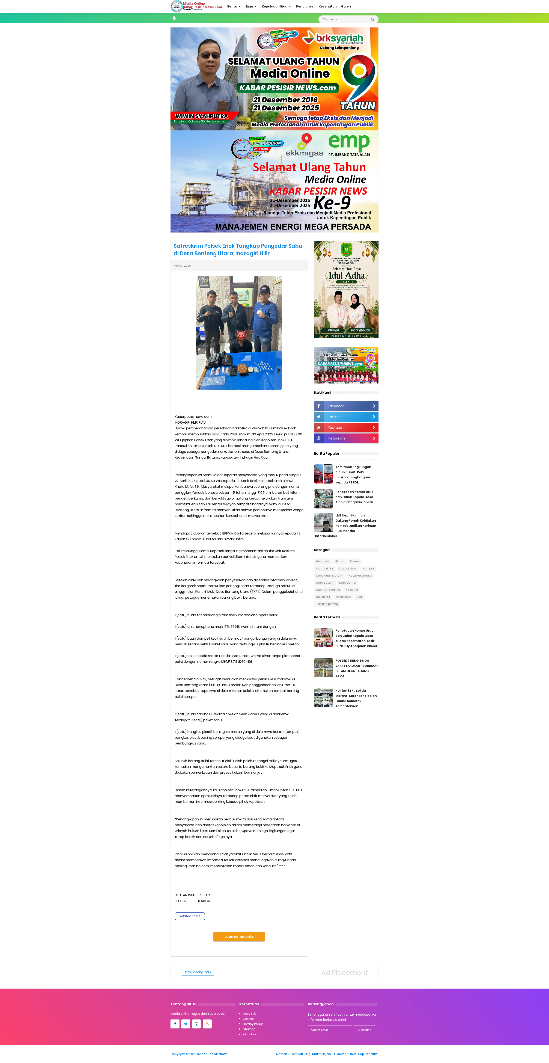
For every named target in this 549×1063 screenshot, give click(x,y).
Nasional (352, 590)
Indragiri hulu (348, 568)
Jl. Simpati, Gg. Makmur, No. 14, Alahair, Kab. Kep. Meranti (333, 1054)
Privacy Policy (253, 1024)
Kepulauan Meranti (329, 576)
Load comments (239, 936)
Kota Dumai (347, 583)
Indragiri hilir (324, 568)
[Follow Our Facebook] (174, 1023)
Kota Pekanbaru (360, 576)
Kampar (368, 568)
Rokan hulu (343, 597)
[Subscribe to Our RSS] (207, 1023)
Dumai (354, 561)
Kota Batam (324, 583)
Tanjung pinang (327, 604)
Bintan (339, 561)
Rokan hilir (323, 597)
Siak (359, 597)
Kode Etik (249, 1014)
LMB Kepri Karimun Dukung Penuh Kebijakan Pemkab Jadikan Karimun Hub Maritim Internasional (345, 525)
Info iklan (249, 1034)
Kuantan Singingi (328, 590)
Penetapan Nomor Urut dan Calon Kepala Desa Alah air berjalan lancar (354, 497)
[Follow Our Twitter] (185, 1023)
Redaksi (248, 1019)
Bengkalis (323, 561)
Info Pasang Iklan (198, 972)
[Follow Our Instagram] (196, 1023)
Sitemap (249, 1029)
